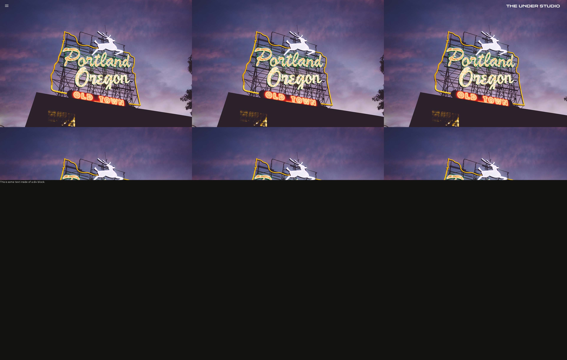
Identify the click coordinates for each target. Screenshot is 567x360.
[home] (533, 5)
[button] (6, 5)
